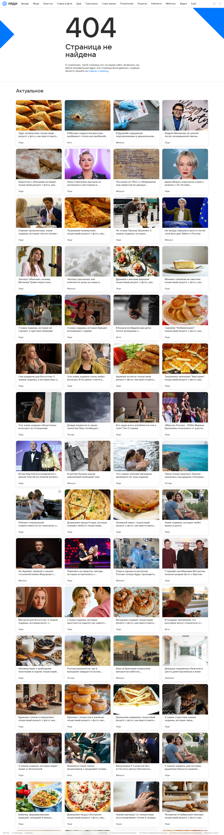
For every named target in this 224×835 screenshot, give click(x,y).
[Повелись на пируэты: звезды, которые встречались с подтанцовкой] (87, 561)
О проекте (102, 833)
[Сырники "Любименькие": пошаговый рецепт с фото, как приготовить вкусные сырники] (185, 317)
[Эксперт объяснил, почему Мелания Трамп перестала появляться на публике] (39, 269)
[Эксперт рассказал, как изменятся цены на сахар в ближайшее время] (87, 269)
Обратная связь (211, 833)
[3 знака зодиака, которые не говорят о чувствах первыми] (39, 317)
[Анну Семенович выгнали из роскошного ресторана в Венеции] (87, 171)
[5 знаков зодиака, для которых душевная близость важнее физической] (185, 755)
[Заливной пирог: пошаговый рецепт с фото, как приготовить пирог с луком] (136, 512)
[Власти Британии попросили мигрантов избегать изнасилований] (136, 658)
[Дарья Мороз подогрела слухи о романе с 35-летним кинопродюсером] (185, 171)
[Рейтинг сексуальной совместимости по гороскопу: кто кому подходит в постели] (39, 512)
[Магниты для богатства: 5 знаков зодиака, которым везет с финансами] (39, 609)
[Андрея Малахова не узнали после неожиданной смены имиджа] (185, 123)
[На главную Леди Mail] (12, 3)
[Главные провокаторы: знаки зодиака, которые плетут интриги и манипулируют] (39, 220)
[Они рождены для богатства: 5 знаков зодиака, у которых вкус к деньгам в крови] (39, 366)
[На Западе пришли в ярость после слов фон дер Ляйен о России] (185, 220)
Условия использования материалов (185, 833)
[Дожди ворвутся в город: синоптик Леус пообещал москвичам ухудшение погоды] (87, 415)
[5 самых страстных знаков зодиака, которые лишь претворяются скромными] (185, 707)
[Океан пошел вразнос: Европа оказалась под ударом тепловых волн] (185, 463)
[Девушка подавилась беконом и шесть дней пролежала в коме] (185, 658)
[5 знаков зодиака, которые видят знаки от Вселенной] (39, 755)
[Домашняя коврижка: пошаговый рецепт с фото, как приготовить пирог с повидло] (136, 707)
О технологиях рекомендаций (123, 833)
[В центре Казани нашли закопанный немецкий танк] (87, 463)
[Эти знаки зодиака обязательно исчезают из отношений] (39, 415)
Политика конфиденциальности (153, 833)
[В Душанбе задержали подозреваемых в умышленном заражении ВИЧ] (136, 123)
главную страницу (98, 71)
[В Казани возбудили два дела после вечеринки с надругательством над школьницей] (136, 317)
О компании (17, 833)
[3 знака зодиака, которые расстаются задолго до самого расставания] (87, 609)
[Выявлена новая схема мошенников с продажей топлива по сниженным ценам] (87, 755)
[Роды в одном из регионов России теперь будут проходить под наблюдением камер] (136, 561)
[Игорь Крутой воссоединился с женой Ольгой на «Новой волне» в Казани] (39, 463)
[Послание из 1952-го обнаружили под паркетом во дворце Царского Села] (136, 171)
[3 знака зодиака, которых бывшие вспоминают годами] (87, 317)
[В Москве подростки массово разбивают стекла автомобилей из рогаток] (87, 123)
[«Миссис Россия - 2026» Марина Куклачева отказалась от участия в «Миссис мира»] (185, 415)
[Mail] (4, 3)
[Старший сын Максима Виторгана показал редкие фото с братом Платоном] (185, 561)
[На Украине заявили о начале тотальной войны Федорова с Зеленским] (39, 561)
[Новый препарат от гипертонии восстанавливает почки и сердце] (136, 804)
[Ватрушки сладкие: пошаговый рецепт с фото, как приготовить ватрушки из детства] (136, 609)
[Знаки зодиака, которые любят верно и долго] (185, 512)
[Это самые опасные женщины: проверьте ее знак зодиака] (136, 463)
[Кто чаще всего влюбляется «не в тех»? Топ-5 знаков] (136, 415)
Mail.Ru (6, 833)
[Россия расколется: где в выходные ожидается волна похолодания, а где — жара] (87, 658)
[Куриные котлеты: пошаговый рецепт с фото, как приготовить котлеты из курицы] (136, 366)
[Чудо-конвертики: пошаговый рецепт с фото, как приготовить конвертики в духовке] (39, 123)
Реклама (29, 833)
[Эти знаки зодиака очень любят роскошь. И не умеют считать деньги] (87, 366)
